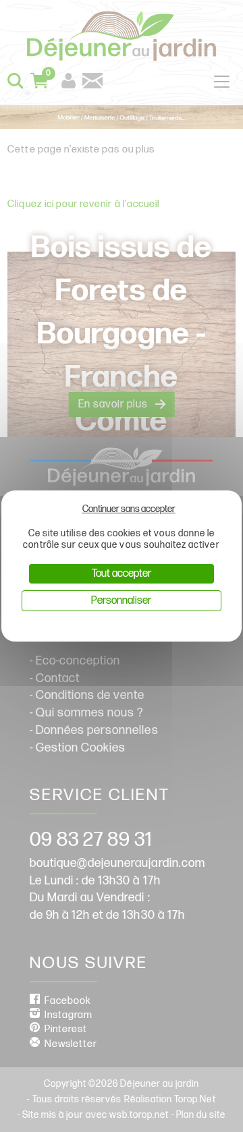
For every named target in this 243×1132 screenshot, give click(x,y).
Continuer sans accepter (129, 509)
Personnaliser (121, 600)
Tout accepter (121, 573)
